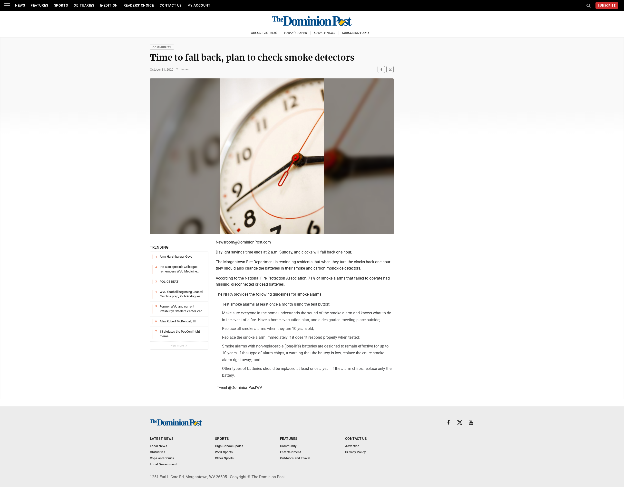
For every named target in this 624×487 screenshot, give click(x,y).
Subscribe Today (356, 33)
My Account (199, 5)
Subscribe (607, 5)
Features (39, 5)
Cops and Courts (162, 458)
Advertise (352, 446)
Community (162, 47)
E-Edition (109, 5)
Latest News (162, 438)
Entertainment (290, 452)
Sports (61, 5)
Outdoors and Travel (295, 458)
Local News (158, 446)
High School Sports (229, 446)
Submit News (324, 33)
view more (177, 345)
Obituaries (84, 5)
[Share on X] (390, 69)
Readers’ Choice (139, 5)
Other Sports (224, 458)
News (20, 5)
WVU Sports (224, 452)
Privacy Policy (355, 452)
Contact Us (171, 5)
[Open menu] (7, 5)
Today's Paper (295, 33)
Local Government (163, 464)
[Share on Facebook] (381, 69)
